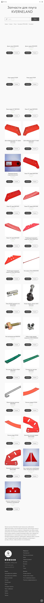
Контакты (25, 563)
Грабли (6, 591)
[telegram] (9, 560)
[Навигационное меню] (42, 1)
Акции (24, 557)
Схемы (24, 568)
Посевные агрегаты (9, 586)
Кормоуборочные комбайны (11, 573)
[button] (39, 1)
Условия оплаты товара (28, 575)
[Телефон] (5, 560)
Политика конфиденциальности (30, 580)
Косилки (6, 580)
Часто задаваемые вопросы (29, 577)
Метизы (6, 593)
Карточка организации (28, 555)
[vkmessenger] (11, 560)
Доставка (25, 561)
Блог (24, 566)
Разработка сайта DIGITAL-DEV (9, 567)
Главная (6, 24)
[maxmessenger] (15, 560)
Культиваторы (8, 582)
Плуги (15, 24)
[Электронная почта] (7, 560)
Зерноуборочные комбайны (11, 575)
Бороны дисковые (8, 577)
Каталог (10, 24)
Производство (26, 552)
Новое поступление (27, 559)
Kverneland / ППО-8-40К (22, 24)
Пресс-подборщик (9, 588)
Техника (6, 595)
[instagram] (13, 560)
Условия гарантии (27, 573)
